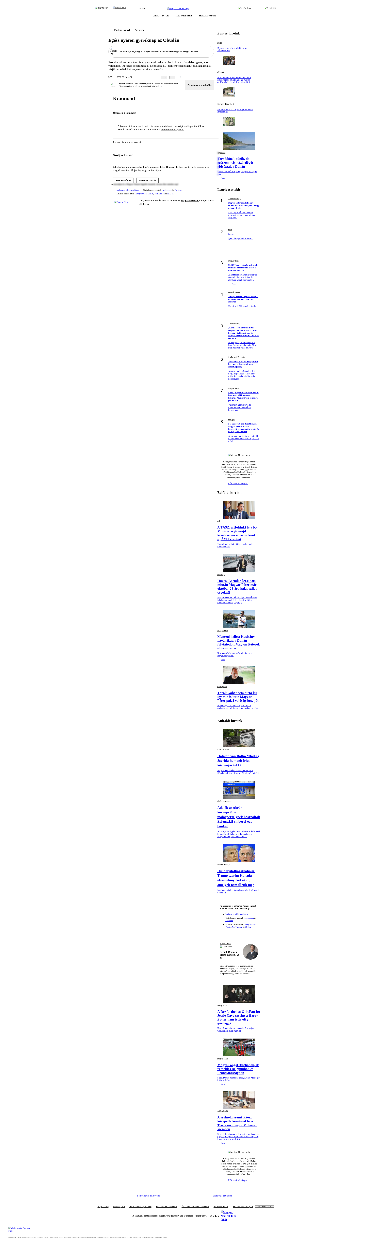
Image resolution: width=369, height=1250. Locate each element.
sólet (219, 43)
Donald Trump (223, 864)
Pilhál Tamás (225, 943)
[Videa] (198, 192)
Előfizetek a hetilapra (238, 483)
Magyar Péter (233, 261)
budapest (231, 419)
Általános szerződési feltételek (195, 1206)
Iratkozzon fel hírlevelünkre (127, 190)
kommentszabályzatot (172, 129)
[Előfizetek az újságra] (244, 8)
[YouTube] (204, 192)
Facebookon (167, 190)
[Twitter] (210, 188)
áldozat (220, 72)
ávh (218, 521)
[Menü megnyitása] (270, 8)
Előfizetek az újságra (222, 1195)
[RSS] (210, 192)
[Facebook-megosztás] (212, 77)
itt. (161, 86)
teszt (230, 230)
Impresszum (103, 1206)
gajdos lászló (222, 1111)
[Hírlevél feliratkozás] (223, 933)
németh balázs (234, 292)
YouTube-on (159, 194)
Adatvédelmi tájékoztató (140, 1206)
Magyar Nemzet (122, 30)
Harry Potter (222, 1005)
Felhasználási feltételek (166, 1206)
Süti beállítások (264, 1206)
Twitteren (178, 190)
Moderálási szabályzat (243, 1206)
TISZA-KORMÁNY (207, 16)
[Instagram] (204, 188)
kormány (221, 575)
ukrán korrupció (223, 801)
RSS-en (170, 194)
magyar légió (222, 1059)
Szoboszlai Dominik (236, 357)
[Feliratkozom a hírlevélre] (119, 8)
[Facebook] (198, 188)
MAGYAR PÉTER (184, 16)
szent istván (228, 947)
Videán (150, 194)
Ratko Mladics (223, 749)
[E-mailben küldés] (200, 77)
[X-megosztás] (206, 77)
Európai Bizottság (225, 104)
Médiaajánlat (119, 1206)
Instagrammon (141, 194)
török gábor (222, 687)
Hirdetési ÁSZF (221, 1206)
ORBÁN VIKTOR (161, 16)
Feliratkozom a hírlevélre (200, 85)
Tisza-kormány (234, 198)
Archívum (139, 30)
